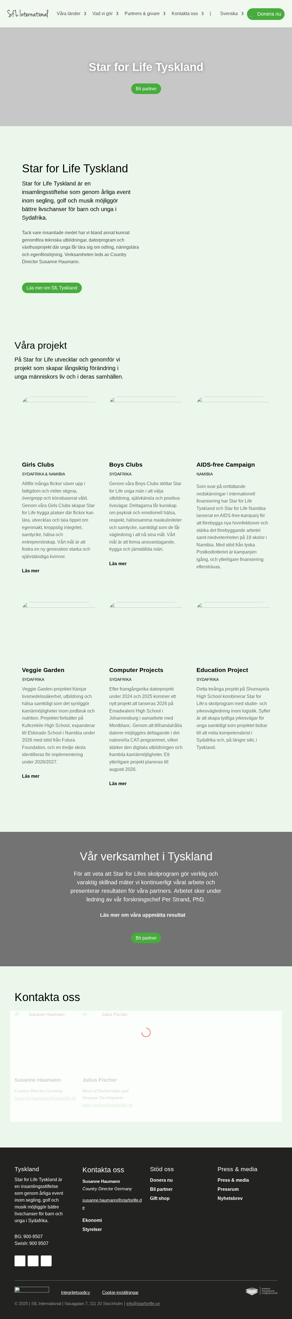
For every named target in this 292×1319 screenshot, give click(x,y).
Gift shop (160, 1198)
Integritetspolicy (75, 1292)
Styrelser (92, 1229)
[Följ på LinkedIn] (46, 1260)
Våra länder (68, 13)
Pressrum (228, 1189)
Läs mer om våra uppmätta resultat (142, 915)
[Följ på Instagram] (33, 1260)
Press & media (233, 1180)
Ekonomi (92, 1220)
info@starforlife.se (143, 1303)
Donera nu (161, 1180)
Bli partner (146, 88)
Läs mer (30, 570)
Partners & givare (142, 13)
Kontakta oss (185, 13)
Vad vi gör (102, 13)
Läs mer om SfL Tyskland (52, 287)
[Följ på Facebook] (20, 1260)
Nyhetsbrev (230, 1198)
